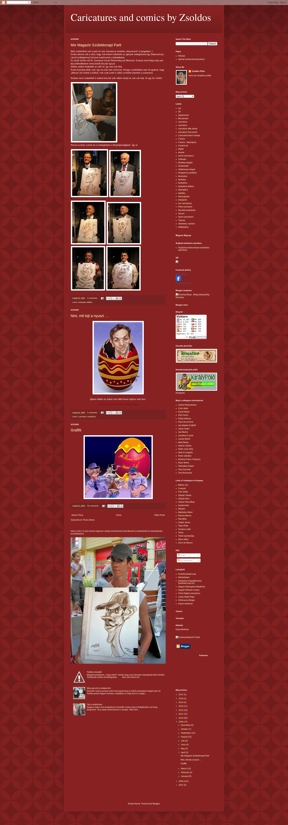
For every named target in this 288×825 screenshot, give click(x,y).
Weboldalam (184, 577)
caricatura (182, 122)
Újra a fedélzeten (94, 704)
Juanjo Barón (184, 439)
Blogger (156, 804)
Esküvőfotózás (182, 629)
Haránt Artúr (183, 505)
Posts (182, 555)
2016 (181, 698)
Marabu (181, 509)
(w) (179, 108)
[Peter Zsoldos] (178, 280)
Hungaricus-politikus (187, 173)
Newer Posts (77, 515)
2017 (181, 694)
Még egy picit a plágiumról (99, 688)
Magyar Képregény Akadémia (191, 587)
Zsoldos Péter (198, 71)
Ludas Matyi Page (186, 597)
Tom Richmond (185, 473)
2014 (181, 702)
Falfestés (182, 159)
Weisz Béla (183, 539)
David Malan (184, 412)
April (183, 752)
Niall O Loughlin (185, 452)
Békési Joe (183, 485)
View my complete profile (199, 75)
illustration (183, 176)
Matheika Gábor (185, 512)
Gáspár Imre (183, 498)
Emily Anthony (184, 418)
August (184, 737)
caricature (82, 417)
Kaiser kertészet (185, 603)
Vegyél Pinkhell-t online (189, 590)
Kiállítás (181, 193)
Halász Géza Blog (186, 502)
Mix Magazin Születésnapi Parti (96, 45)
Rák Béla (182, 519)
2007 (181, 785)
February (185, 772)
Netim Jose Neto (185, 449)
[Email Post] (102, 298)
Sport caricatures (186, 217)
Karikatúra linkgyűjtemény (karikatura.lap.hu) (190, 582)
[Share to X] (114, 298)
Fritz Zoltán (183, 492)
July (183, 741)
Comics (181, 139)
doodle (181, 152)
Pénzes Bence (184, 515)
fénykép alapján (185, 162)
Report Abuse (183, 235)
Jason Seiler (184, 429)
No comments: (93, 506)
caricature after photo (187, 128)
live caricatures (185, 203)
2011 (181, 714)
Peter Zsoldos (181, 274)
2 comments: (92, 298)
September (186, 733)
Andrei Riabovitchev (187, 405)
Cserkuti (182, 488)
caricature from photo (187, 132)
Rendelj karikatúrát (186, 210)
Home (119, 515)
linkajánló (182, 200)
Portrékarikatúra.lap (187, 574)
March (184, 768)
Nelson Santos (185, 446)
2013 (181, 706)
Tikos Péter (183, 526)
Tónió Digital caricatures (189, 593)
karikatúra (92, 417)
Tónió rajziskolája (186, 536)
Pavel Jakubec (185, 456)
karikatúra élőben (85, 302)
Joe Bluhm (183, 432)
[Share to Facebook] (117, 298)
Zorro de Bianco (185, 543)
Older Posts (159, 515)
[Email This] (107, 298)
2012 (181, 710)
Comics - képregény (187, 142)
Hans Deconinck (185, 422)
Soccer (181, 213)
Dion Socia (183, 415)
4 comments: (92, 413)
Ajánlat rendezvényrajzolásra (191, 59)
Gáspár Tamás (184, 495)
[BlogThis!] (110, 298)
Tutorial (181, 220)
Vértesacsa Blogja (186, 600)
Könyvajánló (184, 196)
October (185, 729)
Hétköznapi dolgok (186, 169)
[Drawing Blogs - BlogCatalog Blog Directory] (196, 297)
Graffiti (76, 430)
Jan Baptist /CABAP (187, 425)
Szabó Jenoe (184, 522)
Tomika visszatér (94, 672)
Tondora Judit (184, 529)
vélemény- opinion (186, 224)
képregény (183, 190)
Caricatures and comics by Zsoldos (141, 17)
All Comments (186, 560)
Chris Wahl (183, 408)
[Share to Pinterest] (120, 298)
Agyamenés (183, 115)
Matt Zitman (183, 442)
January (185, 776)
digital (181, 149)
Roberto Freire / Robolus (189, 459)
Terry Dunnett (184, 469)
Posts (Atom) (88, 520)
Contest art (183, 145)
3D (179, 112)
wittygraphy (183, 227)
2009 (181, 722)
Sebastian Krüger (186, 466)
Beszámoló (183, 118)
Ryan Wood (183, 463)
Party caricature (185, 207)
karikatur (182, 179)
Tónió (180, 532)
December (186, 725)
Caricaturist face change (189, 135)
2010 (181, 718)
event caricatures (186, 156)
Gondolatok (183, 166)
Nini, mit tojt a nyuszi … (90, 316)
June (183, 744)
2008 (181, 781)
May (183, 748)
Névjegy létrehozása (184, 283)
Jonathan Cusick (185, 435)
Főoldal (181, 56)
